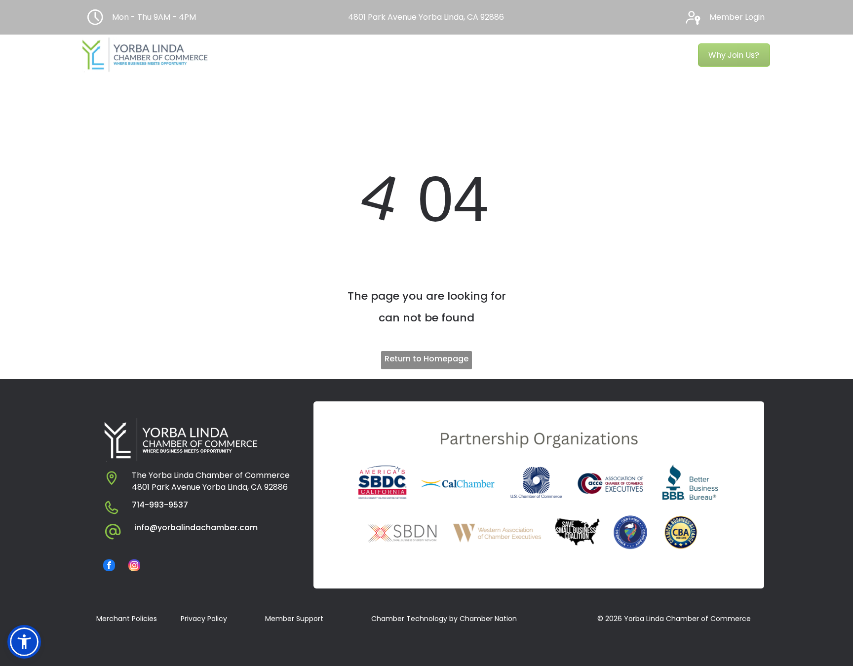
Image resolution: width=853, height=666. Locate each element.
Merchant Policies (126, 619)
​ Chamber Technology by (413, 619)
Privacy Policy (204, 619)
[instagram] (134, 566)
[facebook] (109, 566)
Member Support (294, 619)
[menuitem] (250, 55)
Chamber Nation (488, 619)
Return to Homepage (426, 358)
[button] (24, 641)
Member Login (737, 17)
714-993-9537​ (160, 504)
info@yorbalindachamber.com (196, 527)
